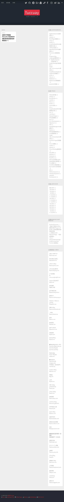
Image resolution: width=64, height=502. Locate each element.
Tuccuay (32, 12)
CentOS (51, 100)
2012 (3, 30)
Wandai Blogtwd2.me (52, 338)
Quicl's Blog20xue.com (52, 412)
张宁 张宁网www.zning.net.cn (54, 291)
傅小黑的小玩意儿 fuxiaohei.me (53, 259)
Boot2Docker (52, 98)
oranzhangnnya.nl (52, 476)
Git (50, 107)
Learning (51, 114)
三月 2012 (51, 207)
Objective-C (52, 123)
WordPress (52, 158)
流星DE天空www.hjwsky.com (54, 417)
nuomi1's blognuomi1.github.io (54, 402)
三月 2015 (51, 198)
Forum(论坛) (52, 105)
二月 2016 (51, 191)
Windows (51, 154)
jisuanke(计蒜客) (53, 84)
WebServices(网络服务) (55, 80)
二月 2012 (51, 209)
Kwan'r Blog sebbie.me (52, 355)
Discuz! (51, 102)
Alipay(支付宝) (52, 95)
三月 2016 (51, 189)
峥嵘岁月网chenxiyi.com (53, 441)
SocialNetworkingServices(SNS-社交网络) (55, 72)
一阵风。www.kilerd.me (53, 313)
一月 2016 (51, 193)
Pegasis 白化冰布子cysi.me (54, 281)
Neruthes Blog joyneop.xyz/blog (53, 348)
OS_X (50, 119)
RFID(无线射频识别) (54, 131)
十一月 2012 (52, 202)
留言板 (8, 2)
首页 (2, 2)
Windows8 (51, 156)
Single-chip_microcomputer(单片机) (55, 68)
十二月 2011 (52, 212)
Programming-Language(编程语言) (54, 57)
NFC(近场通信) (52, 117)
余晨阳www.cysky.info (53, 451)
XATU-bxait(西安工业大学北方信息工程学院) (54, 160)
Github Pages (19, 497)
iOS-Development (53, 172)
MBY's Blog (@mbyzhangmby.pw (52, 386)
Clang (50, 40)
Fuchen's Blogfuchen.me (52, 370)
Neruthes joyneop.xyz (55, 346)
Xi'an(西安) (52, 163)
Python (51, 130)
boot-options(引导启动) (55, 166)
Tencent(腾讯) (52, 144)
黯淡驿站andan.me (52, 323)
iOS (50, 170)
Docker (51, 42)
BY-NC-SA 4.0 (41, 497)
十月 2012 (51, 203)
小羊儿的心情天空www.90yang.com (54, 269)
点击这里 (58, 437)
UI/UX (50, 75)
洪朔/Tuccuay (11, 495)
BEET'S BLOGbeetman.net (53, 328)
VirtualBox (51, 152)
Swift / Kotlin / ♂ (32, 17)
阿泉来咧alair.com (52, 333)
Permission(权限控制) (54, 53)
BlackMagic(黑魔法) (54, 39)
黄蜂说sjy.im (51, 375)
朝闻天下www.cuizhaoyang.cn (55, 296)
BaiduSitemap (33, 497)
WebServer (52, 79)
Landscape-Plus (10, 497)
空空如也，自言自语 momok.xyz (54, 365)
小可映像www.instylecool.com (55, 466)
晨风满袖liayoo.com (52, 471)
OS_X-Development (54, 121)
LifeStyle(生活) (52, 47)
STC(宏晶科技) (52, 133)
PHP (50, 124)
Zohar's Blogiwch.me (52, 392)
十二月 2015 (52, 195)
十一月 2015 (52, 196)
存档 (14, 2)
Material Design (53, 116)
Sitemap (26, 497)
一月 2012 (51, 210)
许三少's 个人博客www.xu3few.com (54, 446)
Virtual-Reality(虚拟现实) (55, 149)
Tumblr (51, 145)
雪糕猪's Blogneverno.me (52, 461)
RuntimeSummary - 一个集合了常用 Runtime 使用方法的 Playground (55, 226)
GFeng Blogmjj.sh (52, 456)
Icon (50, 112)
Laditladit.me (51, 380)
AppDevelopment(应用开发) (55, 60)
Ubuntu (51, 77)
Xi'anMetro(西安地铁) (54, 165)
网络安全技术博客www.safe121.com (54, 422)
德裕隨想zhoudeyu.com (53, 397)
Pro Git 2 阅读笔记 (53, 243)
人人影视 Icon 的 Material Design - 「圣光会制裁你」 (55, 234)
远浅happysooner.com (54, 427)
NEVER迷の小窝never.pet (53, 407)
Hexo (3, 497)
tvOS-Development (54, 173)
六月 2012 (51, 205)
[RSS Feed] (62, 2)
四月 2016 (51, 188)
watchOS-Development (52, 176)
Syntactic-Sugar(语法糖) (55, 140)
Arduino (51, 37)
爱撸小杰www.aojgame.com (54, 481)
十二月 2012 (52, 200)
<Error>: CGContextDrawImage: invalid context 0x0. (55, 239)
